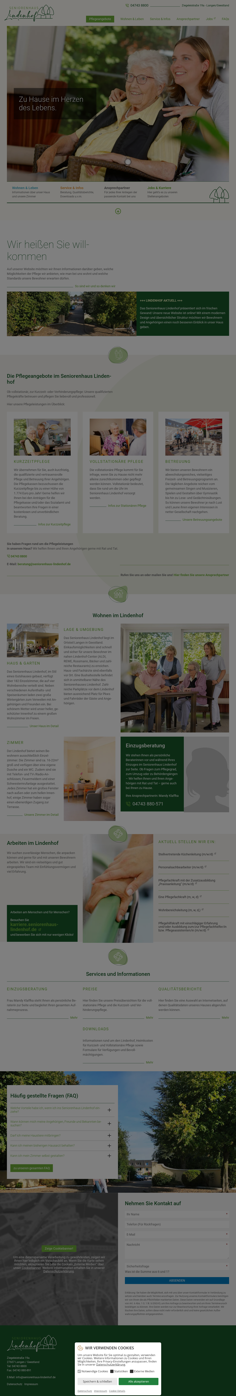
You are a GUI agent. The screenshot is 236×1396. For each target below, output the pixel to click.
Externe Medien (144, 1371)
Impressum (100, 1391)
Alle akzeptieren (138, 1381)
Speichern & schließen (97, 1381)
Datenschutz (85, 1391)
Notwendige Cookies (95, 1371)
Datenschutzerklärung (110, 1365)
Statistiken (121, 1371)
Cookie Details (117, 1391)
